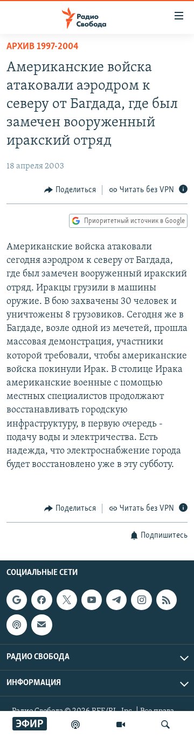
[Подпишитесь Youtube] (91, 600)
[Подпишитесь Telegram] (116, 600)
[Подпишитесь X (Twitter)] (67, 600)
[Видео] (121, 724)
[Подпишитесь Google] (16, 600)
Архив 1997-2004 (42, 47)
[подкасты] (75, 724)
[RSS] (166, 600)
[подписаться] (41, 624)
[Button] (70, 190)
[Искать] (165, 724)
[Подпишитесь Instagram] (141, 600)
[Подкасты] (16, 624)
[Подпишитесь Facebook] (41, 600)
